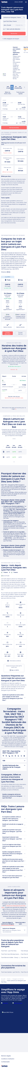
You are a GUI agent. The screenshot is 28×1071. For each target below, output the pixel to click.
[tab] (7, 92)
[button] (8, 25)
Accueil (3, 979)
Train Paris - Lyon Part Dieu (8, 951)
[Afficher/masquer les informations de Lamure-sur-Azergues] (25, 930)
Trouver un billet (7, 153)
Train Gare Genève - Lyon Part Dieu (11, 972)
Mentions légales (6, 1056)
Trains (9, 979)
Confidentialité (5, 1062)
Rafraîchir (13, 369)
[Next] (24, 87)
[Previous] (3, 446)
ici (15, 409)
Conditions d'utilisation (7, 1059)
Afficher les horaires (7, 172)
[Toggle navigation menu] (26, 2)
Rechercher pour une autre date (14, 398)
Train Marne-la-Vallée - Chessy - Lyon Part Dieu (14, 957)
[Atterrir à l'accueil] (4, 2)
